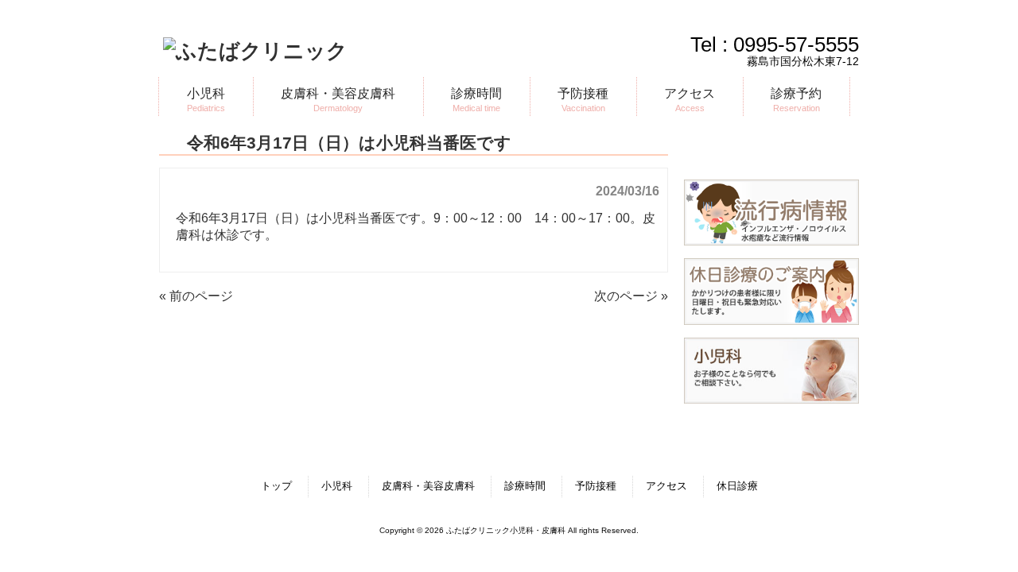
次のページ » (631, 296)
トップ (276, 486)
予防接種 (595, 486)
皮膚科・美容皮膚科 (428, 486)
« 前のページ (196, 296)
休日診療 (737, 486)
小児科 (336, 486)
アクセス (666, 486)
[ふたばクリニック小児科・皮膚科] (255, 51)
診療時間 (525, 486)
